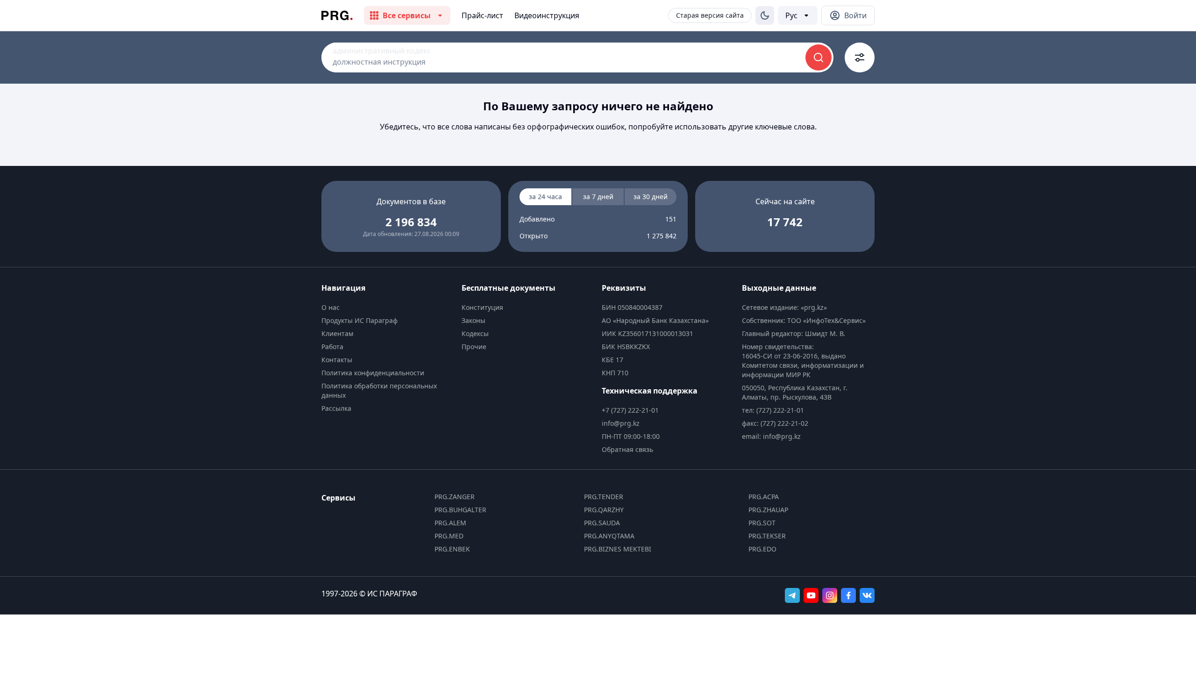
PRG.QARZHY (604, 509)
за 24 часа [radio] (545, 196)
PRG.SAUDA (602, 522)
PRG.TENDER (603, 496)
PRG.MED (448, 535)
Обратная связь (627, 449)
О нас (330, 307)
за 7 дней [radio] (598, 196)
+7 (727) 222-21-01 (630, 410)
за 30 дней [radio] (651, 196)
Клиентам (337, 333)
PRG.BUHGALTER (460, 509)
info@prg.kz (621, 423)
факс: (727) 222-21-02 (775, 423)
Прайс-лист (482, 15)
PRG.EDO (762, 548)
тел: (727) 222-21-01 (773, 410)
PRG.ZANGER (454, 496)
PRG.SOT (762, 522)
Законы (473, 320)
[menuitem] (387, 307)
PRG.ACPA (763, 496)
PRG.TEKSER (767, 535)
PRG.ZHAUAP (768, 509)
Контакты (336, 359)
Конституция (482, 307)
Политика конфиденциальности (372, 372)
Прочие (474, 346)
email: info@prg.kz (771, 436)
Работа (332, 346)
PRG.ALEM (450, 522)
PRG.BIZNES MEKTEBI (617, 548)
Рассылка (336, 408)
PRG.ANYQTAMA (609, 535)
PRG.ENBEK (452, 548)
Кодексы (475, 333)
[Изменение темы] (764, 15)
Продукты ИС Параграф (359, 320)
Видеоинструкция (546, 15)
